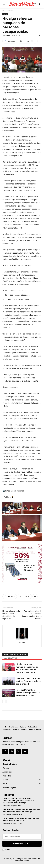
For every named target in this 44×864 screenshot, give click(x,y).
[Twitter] (18, 751)
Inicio (4, 10)
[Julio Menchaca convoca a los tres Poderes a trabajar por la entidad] (8, 681)
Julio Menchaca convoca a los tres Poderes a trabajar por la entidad (28, 681)
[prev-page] (4, 701)
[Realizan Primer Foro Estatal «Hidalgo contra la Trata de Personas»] (8, 693)
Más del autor (10, 658)
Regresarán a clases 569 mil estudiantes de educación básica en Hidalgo (21, 810)
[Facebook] (5, 751)
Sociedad (6, 823)
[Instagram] (11, 751)
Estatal (10, 10)
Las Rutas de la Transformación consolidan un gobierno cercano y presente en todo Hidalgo (18, 800)
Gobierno (6, 806)
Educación (6, 814)
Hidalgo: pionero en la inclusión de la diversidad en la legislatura (11, 615)
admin (7, 35)
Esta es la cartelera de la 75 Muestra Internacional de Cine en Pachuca (32, 615)
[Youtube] (25, 751)
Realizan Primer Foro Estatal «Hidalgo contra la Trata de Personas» (28, 693)
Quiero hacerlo (20, 843)
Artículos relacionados (15, 655)
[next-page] (7, 701)
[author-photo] (22, 639)
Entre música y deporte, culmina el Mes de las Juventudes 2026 (20, 819)
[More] (35, 41)
